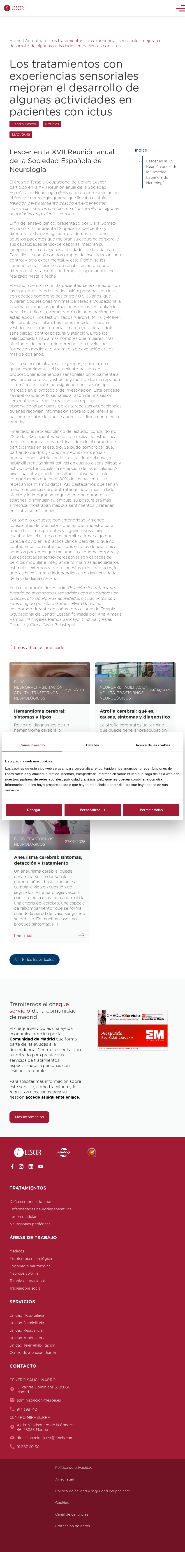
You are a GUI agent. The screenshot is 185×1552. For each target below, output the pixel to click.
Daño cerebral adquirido (31, 1202)
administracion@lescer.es (39, 1400)
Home (15, 41)
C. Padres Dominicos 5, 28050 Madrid (43, 1389)
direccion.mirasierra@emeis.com (45, 1438)
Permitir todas (151, 810)
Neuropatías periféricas (29, 1224)
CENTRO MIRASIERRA (30, 1417)
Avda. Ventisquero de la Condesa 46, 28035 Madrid (46, 1427)
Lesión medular (23, 1217)
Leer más (23, 936)
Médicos (16, 1251)
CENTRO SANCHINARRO (32, 1380)
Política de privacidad (73, 1467)
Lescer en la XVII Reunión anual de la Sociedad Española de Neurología (161, 172)
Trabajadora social (25, 1288)
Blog (19, 682)
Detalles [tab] (92, 745)
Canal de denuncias (71, 1514)
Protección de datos (72, 1526)
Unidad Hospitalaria (26, 1315)
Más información (29, 1117)
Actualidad (35, 41)
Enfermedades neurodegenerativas (40, 1209)
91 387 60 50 (28, 1447)
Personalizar (90, 810)
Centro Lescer (24, 124)
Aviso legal (64, 1479)
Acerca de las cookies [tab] (153, 745)
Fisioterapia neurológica (30, 1259)
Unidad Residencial (26, 1330)
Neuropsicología (23, 1273)
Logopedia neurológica (30, 1266)
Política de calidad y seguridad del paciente (92, 1491)
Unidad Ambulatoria (27, 1338)
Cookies (62, 1502)
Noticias (52, 124)
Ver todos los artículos (34, 960)
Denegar (34, 810)
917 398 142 (27, 1409)
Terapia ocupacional (27, 1281)
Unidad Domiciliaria (26, 1323)
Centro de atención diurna (32, 1352)
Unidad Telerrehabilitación (32, 1345)
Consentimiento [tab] (32, 745)
